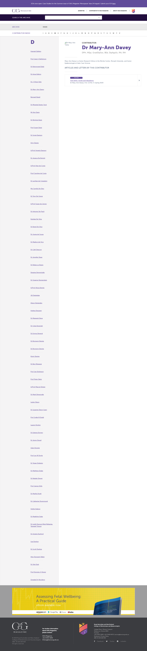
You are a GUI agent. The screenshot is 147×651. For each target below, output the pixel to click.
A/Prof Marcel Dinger (38, 387)
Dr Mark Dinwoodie (37, 394)
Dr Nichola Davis (36, 120)
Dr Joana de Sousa (37, 234)
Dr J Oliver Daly (36, 82)
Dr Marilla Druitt (36, 494)
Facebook (100, 641)
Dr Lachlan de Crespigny (39, 181)
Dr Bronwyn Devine (37, 341)
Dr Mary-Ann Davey (37, 89)
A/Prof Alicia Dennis (37, 288)
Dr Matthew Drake (37, 471)
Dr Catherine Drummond (39, 501)
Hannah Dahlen (36, 51)
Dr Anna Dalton (36, 74)
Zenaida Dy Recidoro (38, 580)
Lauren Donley (36, 425)
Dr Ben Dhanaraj (36, 364)
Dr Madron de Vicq (37, 242)
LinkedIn (123, 641)
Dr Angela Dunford (37, 534)
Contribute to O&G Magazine (98, 10)
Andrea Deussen (36, 311)
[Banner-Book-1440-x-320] (73, 601)
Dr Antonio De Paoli (37, 211)
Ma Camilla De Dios (37, 189)
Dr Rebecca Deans (37, 265)
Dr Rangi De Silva (36, 227)
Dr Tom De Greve (37, 196)
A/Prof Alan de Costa (38, 166)
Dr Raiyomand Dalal (37, 67)
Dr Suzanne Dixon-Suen (39, 410)
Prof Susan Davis (36, 128)
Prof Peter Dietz (36, 379)
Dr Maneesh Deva (37, 318)
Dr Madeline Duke (37, 516)
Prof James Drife (36, 486)
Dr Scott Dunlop (36, 549)
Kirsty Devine (35, 356)
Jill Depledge (35, 295)
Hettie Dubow (35, 509)
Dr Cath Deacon (36, 250)
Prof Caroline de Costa (38, 173)
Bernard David (35, 97)
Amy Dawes (35, 143)
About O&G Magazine (120, 10)
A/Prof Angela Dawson (38, 150)
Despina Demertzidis (38, 272)
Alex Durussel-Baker (38, 557)
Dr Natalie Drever (37, 478)
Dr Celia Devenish (37, 326)
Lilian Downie (35, 448)
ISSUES (45, 27)
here (113, 4)
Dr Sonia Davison (36, 135)
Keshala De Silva (36, 219)
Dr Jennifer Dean (36, 257)
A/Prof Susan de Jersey (39, 204)
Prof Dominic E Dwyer (38, 572)
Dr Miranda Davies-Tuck (39, 105)
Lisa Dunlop (35, 542)
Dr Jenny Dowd (36, 440)
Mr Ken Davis (35, 112)
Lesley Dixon (35, 402)
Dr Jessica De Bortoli (38, 158)
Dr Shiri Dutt (35, 564)
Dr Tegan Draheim (37, 463)
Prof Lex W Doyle (37, 455)
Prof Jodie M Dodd (37, 417)
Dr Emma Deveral (37, 333)
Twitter (112, 641)
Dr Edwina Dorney (37, 433)
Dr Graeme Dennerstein (39, 280)
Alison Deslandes (36, 303)
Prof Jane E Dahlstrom (38, 59)
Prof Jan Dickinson (37, 372)
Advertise (81, 10)
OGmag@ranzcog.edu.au (50, 640)
